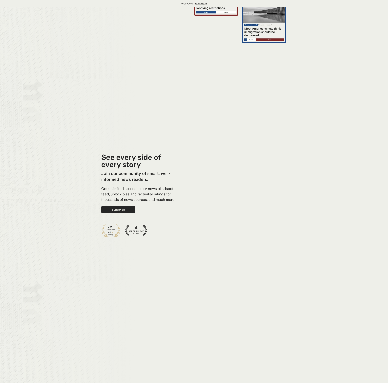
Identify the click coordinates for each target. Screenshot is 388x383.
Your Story (201, 3)
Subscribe (118, 209)
